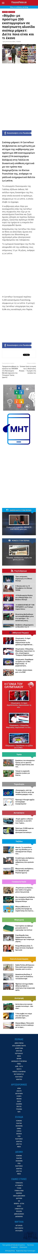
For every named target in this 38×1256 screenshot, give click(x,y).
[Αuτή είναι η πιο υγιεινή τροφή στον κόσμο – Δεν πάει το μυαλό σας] (8, 1006)
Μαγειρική (19, 920)
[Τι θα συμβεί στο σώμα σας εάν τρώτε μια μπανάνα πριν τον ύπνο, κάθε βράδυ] (8, 1016)
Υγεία (19, 754)
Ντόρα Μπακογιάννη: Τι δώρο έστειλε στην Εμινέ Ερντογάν (24, 948)
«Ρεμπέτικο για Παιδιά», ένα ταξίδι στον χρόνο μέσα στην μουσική (24, 890)
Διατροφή (19, 998)
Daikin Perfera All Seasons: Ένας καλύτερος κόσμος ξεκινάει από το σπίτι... (25, 967)
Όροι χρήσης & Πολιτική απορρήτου (14, 1245)
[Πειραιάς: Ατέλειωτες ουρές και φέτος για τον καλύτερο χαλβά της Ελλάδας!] (19, 550)
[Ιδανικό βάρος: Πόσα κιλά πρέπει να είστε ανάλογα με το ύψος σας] (8, 1025)
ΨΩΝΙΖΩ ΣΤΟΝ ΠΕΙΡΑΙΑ (20, 541)
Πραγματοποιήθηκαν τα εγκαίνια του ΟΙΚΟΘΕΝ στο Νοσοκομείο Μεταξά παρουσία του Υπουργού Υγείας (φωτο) (10, 372)
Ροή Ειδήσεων (20, 571)
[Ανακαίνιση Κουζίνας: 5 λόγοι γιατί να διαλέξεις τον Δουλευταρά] (8, 976)
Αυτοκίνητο (19, 813)
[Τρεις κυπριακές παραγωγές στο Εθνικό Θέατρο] (8, 579)
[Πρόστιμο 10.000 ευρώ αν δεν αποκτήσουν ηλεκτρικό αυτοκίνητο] (8, 830)
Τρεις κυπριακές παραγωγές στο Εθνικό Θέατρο (23, 579)
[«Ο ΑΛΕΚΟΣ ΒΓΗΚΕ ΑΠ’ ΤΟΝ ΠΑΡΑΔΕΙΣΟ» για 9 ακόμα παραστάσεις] (8, 607)
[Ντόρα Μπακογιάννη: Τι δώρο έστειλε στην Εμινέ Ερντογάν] (8, 948)
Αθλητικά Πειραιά (21, 633)
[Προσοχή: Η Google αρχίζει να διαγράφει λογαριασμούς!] (8, 802)
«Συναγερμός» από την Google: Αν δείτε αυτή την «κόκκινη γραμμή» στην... (24, 792)
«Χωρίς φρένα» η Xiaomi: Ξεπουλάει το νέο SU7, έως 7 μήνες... (24, 821)
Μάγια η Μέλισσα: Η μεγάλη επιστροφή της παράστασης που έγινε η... (24, 909)
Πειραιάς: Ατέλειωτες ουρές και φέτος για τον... (19, 559)
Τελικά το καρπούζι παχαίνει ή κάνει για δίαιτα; (22, 773)
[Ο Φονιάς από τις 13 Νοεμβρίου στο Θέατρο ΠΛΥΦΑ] (8, 588)
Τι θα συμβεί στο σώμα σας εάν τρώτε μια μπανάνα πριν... (23, 1016)
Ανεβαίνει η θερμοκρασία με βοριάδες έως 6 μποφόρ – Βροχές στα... (24, 627)
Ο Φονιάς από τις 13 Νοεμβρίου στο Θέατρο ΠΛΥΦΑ (23, 588)
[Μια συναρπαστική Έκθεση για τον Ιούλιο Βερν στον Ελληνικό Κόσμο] (8, 899)
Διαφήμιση (14, 1247)
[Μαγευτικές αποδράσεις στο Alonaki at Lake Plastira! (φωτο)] (8, 871)
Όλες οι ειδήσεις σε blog (19, 7)
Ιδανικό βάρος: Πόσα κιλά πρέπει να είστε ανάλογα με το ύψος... (24, 1025)
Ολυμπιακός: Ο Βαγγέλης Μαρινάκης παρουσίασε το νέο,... (19, 726)
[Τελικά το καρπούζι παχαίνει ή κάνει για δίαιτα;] (8, 773)
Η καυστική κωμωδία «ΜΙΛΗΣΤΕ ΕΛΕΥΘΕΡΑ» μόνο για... (19, 528)
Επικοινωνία (23, 1247)
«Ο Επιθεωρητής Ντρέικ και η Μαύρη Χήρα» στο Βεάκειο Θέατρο (24, 597)
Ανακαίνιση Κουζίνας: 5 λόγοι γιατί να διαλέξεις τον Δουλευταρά (24, 976)
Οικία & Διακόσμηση (19, 959)
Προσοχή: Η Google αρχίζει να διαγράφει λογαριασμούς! (25, 802)
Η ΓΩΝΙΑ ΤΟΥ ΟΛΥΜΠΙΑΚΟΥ (13, 686)
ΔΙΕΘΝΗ (5, 12)
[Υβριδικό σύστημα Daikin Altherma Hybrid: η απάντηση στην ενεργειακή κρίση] (8, 986)
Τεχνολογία (19, 784)
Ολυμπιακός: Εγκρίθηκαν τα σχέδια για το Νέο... (19, 747)
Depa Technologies (29, 1251)
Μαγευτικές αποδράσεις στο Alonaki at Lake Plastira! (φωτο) (24, 871)
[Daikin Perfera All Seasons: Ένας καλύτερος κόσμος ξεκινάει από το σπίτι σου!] (8, 967)
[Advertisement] (19, 275)
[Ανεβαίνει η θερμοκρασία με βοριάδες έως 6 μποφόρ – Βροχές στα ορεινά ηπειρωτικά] (8, 627)
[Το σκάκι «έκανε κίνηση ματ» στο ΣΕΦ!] (8, 672)
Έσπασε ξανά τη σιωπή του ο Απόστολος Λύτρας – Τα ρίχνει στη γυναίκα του (27, 370)
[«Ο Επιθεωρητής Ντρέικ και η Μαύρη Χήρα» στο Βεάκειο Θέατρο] (8, 597)
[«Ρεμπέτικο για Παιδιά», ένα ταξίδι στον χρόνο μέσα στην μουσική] (8, 890)
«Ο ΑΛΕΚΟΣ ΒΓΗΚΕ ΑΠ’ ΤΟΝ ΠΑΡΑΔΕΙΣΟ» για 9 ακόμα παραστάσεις (24, 607)
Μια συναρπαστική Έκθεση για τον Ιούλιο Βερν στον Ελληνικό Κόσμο (25, 899)
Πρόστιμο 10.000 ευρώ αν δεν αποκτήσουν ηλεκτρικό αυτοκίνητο (24, 830)
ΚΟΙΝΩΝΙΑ (11, 12)
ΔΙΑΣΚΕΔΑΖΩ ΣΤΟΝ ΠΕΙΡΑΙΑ (20, 510)
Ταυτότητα (30, 1245)
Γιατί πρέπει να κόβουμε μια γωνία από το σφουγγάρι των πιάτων (24, 928)
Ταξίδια (19, 841)
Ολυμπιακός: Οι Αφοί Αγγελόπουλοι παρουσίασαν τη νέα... (19, 705)
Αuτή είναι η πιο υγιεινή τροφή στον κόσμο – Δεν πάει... (24, 1006)
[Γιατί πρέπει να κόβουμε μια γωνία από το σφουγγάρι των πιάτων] (8, 928)
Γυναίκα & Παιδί (19, 882)
